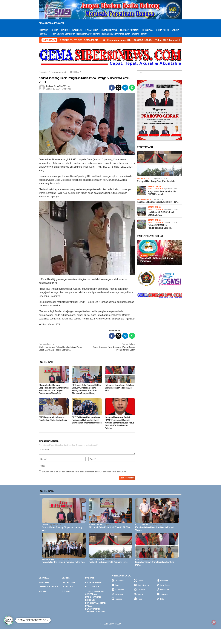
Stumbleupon (143, 585)
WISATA (42, 591)
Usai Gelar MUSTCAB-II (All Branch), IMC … (161, 213)
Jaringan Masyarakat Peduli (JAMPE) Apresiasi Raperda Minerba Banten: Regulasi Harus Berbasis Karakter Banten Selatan (119, 422)
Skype (140, 594)
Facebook (119, 581)
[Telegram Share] (125, 88)
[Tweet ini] (118, 88)
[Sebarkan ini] (112, 88)
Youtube (163, 594)
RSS (162, 599)
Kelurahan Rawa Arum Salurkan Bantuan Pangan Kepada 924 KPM (119, 388)
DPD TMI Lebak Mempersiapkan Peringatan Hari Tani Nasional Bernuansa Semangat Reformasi (87, 420)
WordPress (165, 585)
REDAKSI (66, 591)
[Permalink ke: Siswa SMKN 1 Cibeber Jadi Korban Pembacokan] (159, 252)
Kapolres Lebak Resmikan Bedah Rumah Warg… (154, 529)
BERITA (151, 186)
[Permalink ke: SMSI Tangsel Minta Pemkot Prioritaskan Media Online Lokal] (54, 406)
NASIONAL (44, 582)
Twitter (140, 581)
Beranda (44, 578)
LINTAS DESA (68, 582)
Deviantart (164, 590)
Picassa (118, 599)
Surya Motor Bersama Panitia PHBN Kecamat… (162, 193)
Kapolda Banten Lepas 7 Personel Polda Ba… (63, 562)
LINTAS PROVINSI (94, 582)
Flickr (140, 599)
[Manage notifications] (214, 622)
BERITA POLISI (141, 525)
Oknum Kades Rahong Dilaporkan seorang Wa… (62, 529)
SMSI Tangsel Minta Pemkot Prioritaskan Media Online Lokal (53, 418)
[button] (8, 620)
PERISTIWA (67, 587)
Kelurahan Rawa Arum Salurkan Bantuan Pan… (154, 563)
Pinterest (164, 581)
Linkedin (141, 590)
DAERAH (158, 186)
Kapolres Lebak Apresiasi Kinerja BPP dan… (157, 202)
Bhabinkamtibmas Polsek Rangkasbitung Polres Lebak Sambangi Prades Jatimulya (60, 347)
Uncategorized (144, 178)
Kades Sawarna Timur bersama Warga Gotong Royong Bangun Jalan (114, 347)
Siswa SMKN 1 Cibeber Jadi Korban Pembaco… (156, 259)
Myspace (119, 594)
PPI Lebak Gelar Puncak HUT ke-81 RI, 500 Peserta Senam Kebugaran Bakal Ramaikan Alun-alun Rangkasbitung (86, 389)
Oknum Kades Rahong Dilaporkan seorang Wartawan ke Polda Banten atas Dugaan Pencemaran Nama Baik (54, 389)
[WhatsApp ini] (132, 88)
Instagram (119, 590)
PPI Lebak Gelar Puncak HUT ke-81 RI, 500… (110, 527)
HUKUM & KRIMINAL (49, 587)
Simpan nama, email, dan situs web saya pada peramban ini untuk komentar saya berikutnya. (84, 472)
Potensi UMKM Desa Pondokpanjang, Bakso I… (160, 226)
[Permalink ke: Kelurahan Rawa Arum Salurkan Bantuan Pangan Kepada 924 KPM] (120, 374)
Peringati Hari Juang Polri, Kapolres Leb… (156, 181)
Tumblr (118, 585)
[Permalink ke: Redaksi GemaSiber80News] (42, 87)
